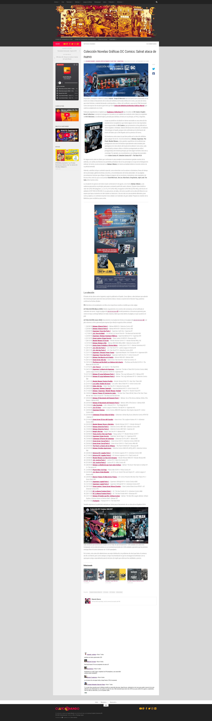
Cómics (56, 2)
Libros (104, 2)
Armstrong (120, 61)
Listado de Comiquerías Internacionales (85, 39)
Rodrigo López (80, 715)
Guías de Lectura (102, 39)
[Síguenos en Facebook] (70, 44)
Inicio (96, 702)
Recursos (103, 702)
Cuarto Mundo (70, 713)
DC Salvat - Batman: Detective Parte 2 (135, 581)
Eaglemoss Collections (114, 112)
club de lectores (112, 311)
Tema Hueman (74, 717)
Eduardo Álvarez (90, 61)
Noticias (77, 2)
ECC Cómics (112, 592)
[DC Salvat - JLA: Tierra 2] (94, 574)
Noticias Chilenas (89, 44)
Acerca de (113, 702)
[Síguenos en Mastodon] (67, 44)
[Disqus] (120, 629)
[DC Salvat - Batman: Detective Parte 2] (137, 574)
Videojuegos (97, 2)
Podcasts (111, 2)
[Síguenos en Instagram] (75, 44)
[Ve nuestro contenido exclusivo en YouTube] (64, 44)
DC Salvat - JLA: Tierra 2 (89, 581)
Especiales (112, 39)
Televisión (69, 2)
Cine (63, 2)
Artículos (119, 2)
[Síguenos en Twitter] (72, 44)
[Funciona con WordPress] (62, 717)
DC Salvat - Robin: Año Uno (112, 581)
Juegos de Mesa (87, 2)
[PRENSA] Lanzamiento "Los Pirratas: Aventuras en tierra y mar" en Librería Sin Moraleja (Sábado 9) (66, 165)
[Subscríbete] (78, 44)
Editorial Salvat (119, 592)
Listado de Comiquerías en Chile (63, 39)
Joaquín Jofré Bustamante (103, 61)
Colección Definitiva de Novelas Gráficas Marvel (129, 105)
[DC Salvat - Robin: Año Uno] (116, 574)
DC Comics (106, 592)
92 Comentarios (151, 44)
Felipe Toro (113, 61)
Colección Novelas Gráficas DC (96, 592)
